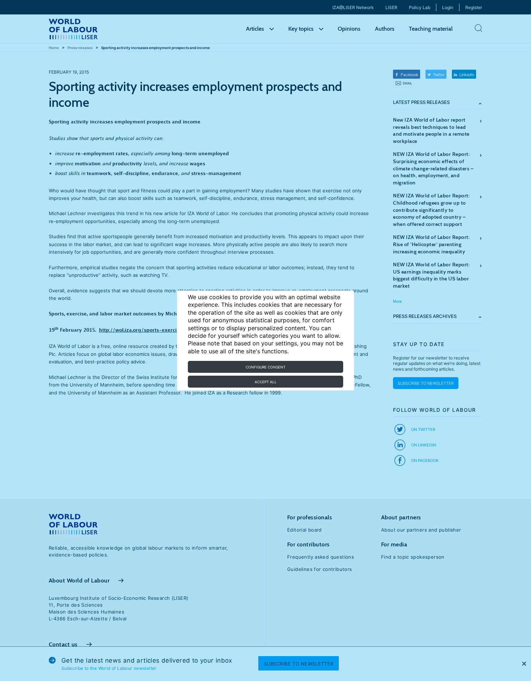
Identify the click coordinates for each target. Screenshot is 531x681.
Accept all (266, 382)
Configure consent (265, 367)
